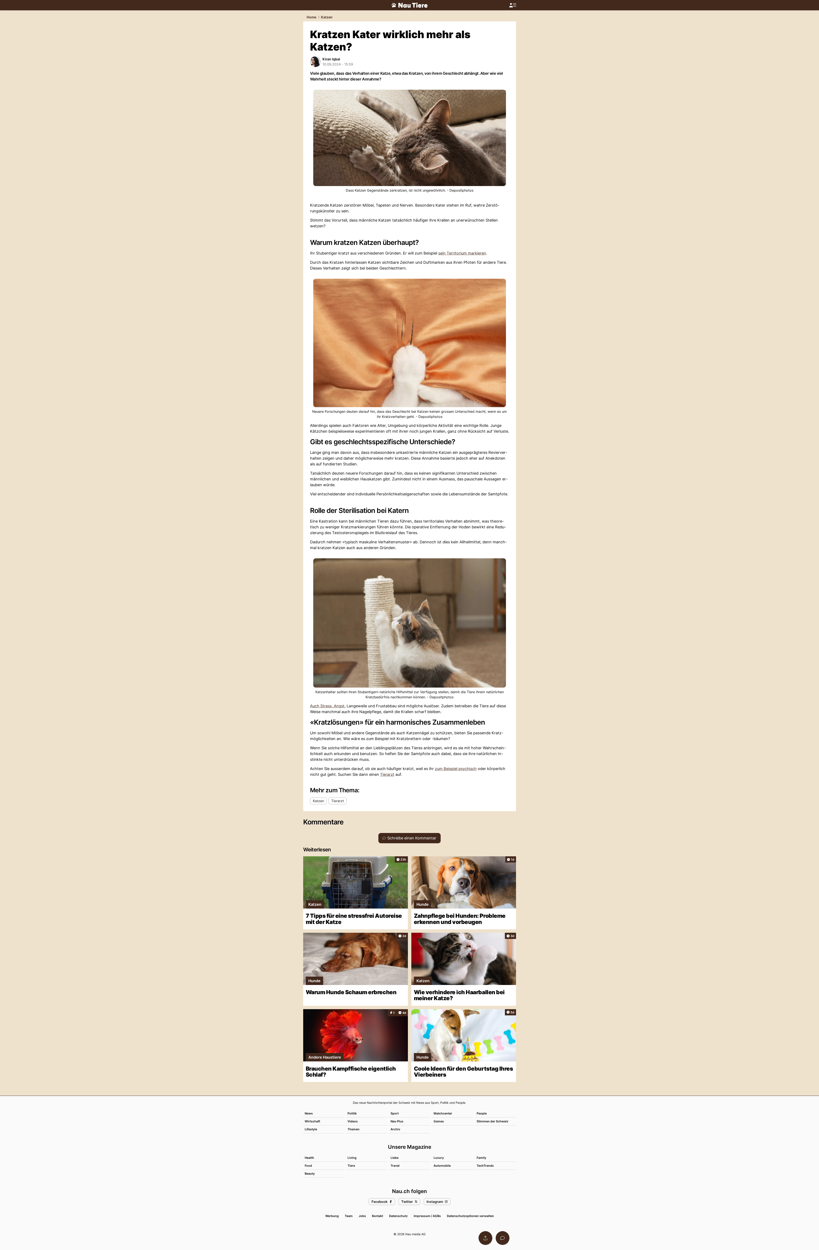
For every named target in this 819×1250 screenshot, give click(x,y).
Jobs (362, 1216)
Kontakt (377, 1216)
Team (349, 1216)
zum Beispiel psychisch (456, 768)
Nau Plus (397, 1121)
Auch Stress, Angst (327, 706)
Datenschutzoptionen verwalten (470, 1216)
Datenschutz (398, 1216)
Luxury (439, 1157)
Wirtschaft (312, 1121)
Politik (352, 1113)
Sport (395, 1113)
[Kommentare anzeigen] (502, 1238)
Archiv (395, 1129)
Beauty (310, 1173)
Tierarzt (387, 774)
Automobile (442, 1165)
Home (311, 17)
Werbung (332, 1216)
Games (439, 1121)
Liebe (394, 1157)
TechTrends (485, 1165)
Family (481, 1157)
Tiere (351, 1165)
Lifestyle (311, 1129)
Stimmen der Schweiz (492, 1121)
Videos (353, 1121)
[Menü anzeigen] (512, 5)
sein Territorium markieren (462, 253)
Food (308, 1165)
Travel (395, 1165)
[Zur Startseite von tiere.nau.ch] (410, 5)
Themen (354, 1129)
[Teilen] (485, 1238)
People (482, 1113)
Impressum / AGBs (427, 1216)
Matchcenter (443, 1113)
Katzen (327, 17)
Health (309, 1157)
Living (352, 1157)
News (309, 1113)
